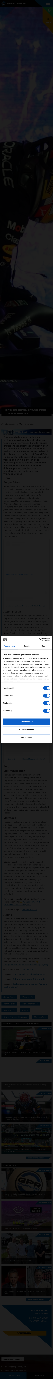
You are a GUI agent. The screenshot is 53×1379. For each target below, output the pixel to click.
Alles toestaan (26, 722)
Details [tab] (27, 646)
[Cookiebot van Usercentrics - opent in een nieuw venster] (39, 639)
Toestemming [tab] (9, 646)
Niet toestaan (26, 738)
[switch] (46, 696)
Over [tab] (43, 646)
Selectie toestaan (26, 730)
